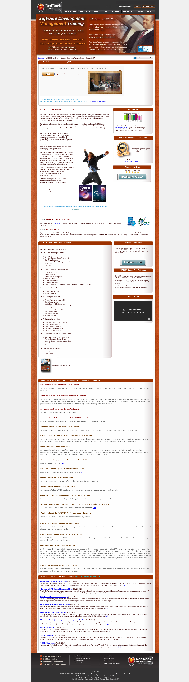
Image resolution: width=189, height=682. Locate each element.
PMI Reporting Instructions (97, 101)
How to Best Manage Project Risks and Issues (55, 604)
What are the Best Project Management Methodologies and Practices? (62, 620)
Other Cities (95, 671)
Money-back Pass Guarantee (132, 161)
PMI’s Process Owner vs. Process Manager (54, 597)
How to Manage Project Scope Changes (53, 612)
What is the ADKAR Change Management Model (56, 589)
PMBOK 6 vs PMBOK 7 (48, 628)
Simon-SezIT (58, 223)
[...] (124, 585)
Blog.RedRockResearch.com (88, 576)
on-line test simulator (143, 286)
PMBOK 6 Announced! (47, 643)
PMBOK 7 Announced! (47, 635)
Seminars (41, 58)
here (62, 463)
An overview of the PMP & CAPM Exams (53, 581)
